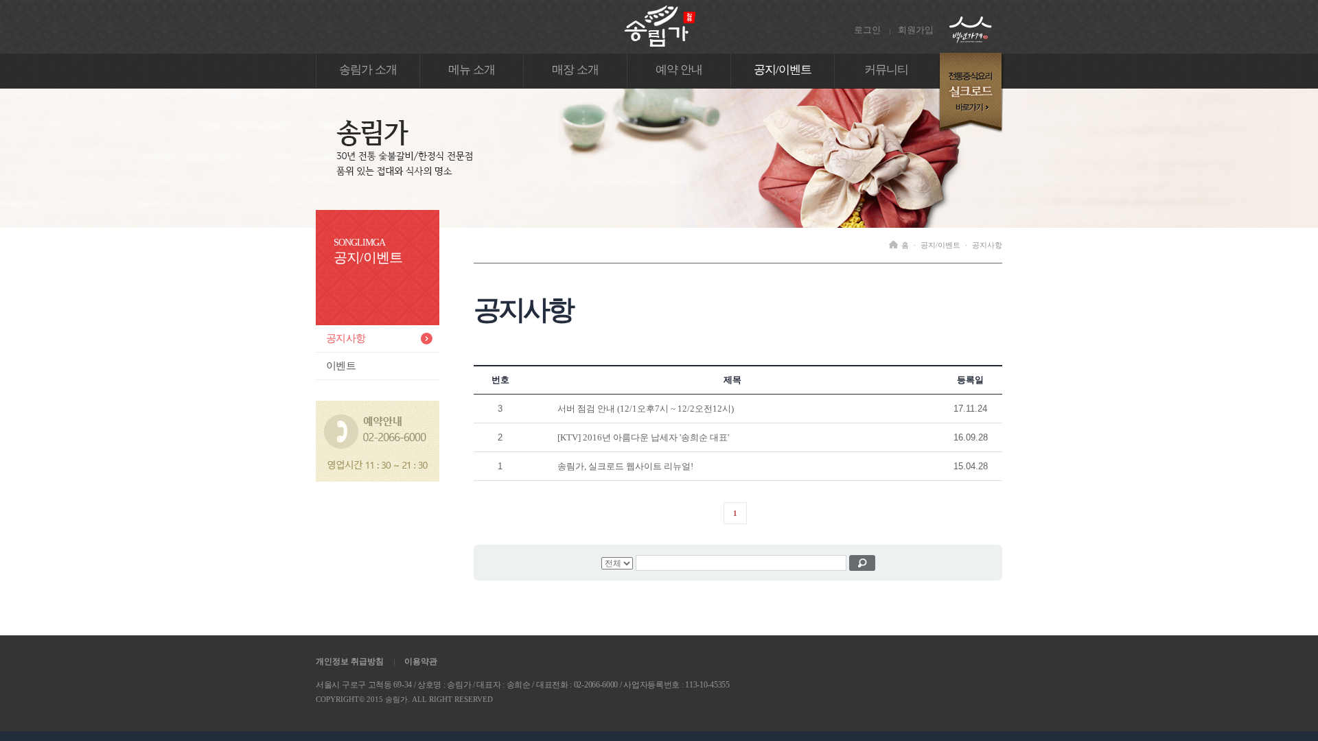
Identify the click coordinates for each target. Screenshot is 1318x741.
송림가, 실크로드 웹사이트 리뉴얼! (625, 466)
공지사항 (345, 338)
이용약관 (420, 661)
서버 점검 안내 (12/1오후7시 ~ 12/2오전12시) (645, 408)
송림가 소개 (368, 69)
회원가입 (916, 30)
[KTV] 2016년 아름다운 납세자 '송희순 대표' (643, 437)
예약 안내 (679, 69)
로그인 (867, 30)
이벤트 (341, 365)
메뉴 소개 (471, 69)
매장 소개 (575, 69)
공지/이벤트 (783, 69)
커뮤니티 (886, 69)
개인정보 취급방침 (350, 661)
